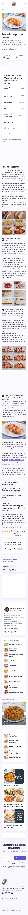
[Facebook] (5, 631)
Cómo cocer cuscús (15, 644)
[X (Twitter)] (8, 631)
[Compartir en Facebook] (13, 569)
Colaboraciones (14, 898)
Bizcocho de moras (15, 757)
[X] (5, 893)
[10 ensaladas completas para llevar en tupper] (14, 816)
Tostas (5, 63)
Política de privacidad (10, 910)
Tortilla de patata (14, 671)
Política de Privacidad (20, 866)
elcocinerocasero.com (17, 609)
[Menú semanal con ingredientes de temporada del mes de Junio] (14, 795)
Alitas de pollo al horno (16, 692)
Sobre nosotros (5, 898)
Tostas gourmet (7, 563)
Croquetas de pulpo (15, 746)
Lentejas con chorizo (15, 676)
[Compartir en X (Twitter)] (9, 569)
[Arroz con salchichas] (14, 713)
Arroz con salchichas (11, 722)
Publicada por (9, 559)
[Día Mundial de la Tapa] (14, 776)
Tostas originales (8, 566)
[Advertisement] (14, 586)
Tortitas (11, 660)
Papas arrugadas (14, 681)
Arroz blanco (13, 666)
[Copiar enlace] (16, 569)
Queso (6, 94)
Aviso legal (18, 910)
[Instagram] (11, 631)
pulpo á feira (21, 447)
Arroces (7, 704)
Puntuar (20, 549)
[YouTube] (14, 631)
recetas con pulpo (14, 464)
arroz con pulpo (14, 457)
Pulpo (6, 88)
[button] (3, 3)
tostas (11, 475)
